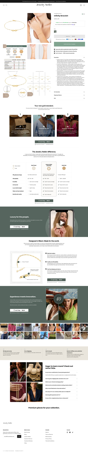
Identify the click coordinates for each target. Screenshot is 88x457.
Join (19, 436)
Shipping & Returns (58, 95)
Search (47, 432)
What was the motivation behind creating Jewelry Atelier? (58, 385)
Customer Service (28, 438)
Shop (25, 434)
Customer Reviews (28, 440)
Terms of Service (49, 434)
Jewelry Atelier (27, 436)
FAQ (55, 98)
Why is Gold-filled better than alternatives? (55, 388)
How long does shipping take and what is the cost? (56, 378)
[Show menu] (4, 5)
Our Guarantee (57, 91)
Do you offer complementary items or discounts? (56, 398)
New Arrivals (27, 432)
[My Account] (81, 5)
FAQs (25, 443)
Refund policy (48, 436)
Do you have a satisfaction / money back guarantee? (57, 372)
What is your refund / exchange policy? (54, 382)
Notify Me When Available (69, 44)
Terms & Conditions (49, 440)
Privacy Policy (48, 438)
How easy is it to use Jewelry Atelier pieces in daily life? (57, 391)
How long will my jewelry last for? (52, 395)
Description (56, 57)
